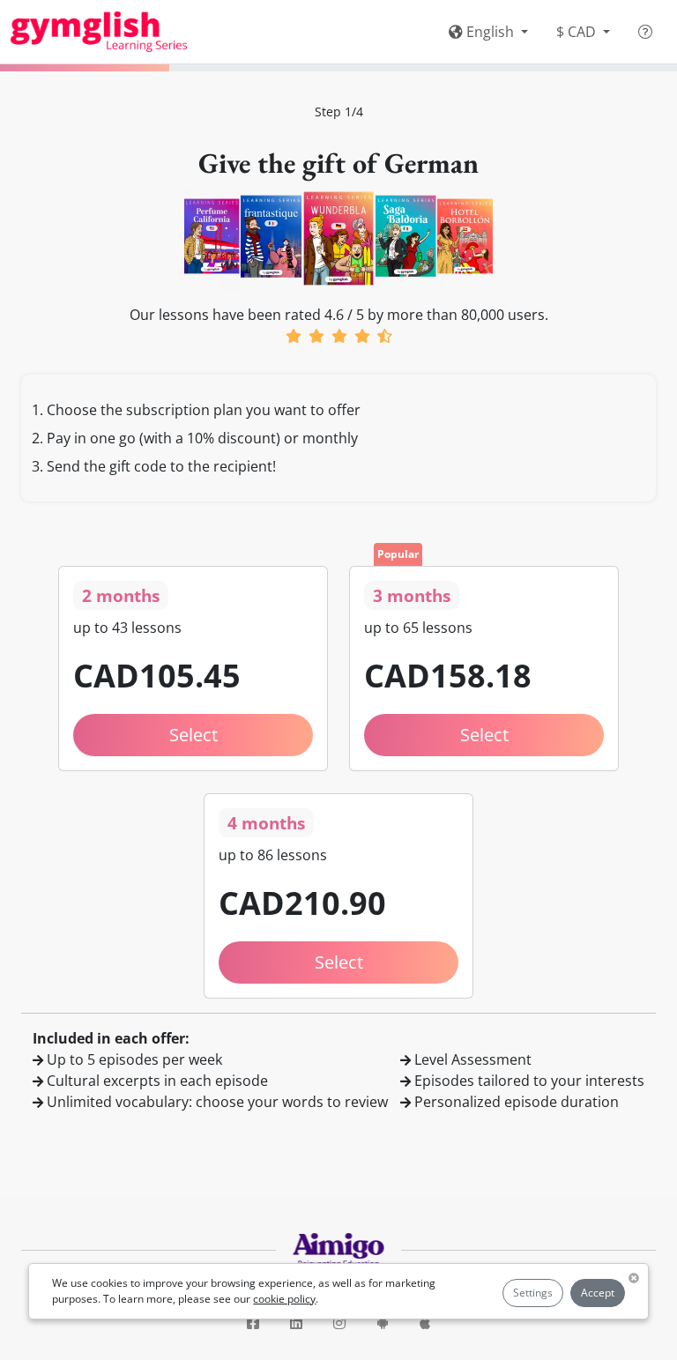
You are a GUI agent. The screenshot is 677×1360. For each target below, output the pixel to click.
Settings (533, 1292)
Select (193, 735)
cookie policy (284, 1298)
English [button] (490, 31)
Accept (597, 1292)
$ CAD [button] (577, 31)
